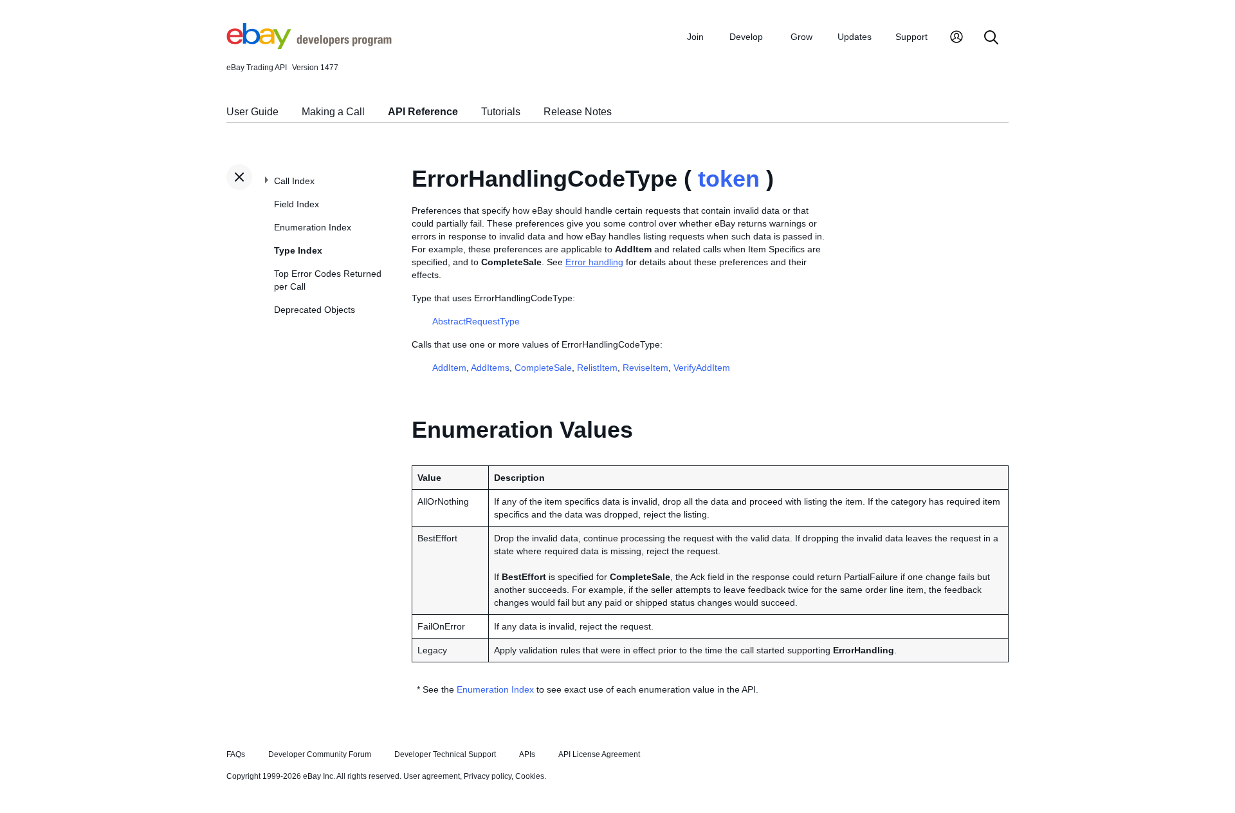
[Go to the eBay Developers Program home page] (309, 46)
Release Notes (578, 111)
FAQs (235, 754)
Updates (854, 37)
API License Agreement (599, 754)
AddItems (490, 367)
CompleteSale (543, 367)
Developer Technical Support (445, 754)
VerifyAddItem (701, 367)
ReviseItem (645, 367)
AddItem (449, 367)
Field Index (296, 204)
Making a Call (333, 111)
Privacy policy (487, 776)
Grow (801, 37)
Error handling (594, 262)
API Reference (423, 111)
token (729, 178)
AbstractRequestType (476, 321)
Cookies (529, 776)
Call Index (294, 181)
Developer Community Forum (319, 754)
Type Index (298, 250)
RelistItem (597, 367)
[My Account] (956, 38)
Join (695, 37)
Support (911, 37)
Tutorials (500, 111)
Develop (746, 37)
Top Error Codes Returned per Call (327, 280)
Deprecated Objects (314, 309)
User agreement (431, 776)
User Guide (252, 111)
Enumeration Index (312, 227)
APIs (527, 754)
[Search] (991, 38)
